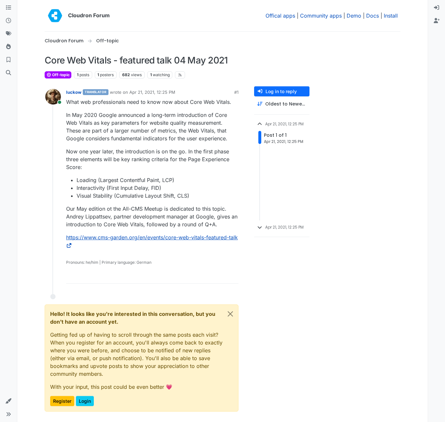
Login (85, 401)
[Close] (230, 314)
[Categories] (8, 8)
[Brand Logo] (55, 15)
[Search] (8, 73)
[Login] (436, 8)
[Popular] (8, 47)
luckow (73, 92)
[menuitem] (436, 8)
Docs (372, 15)
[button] (8, 401)
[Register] (436, 21)
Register (62, 401)
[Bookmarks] (8, 60)
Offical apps (280, 15)
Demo (354, 15)
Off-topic (60, 74)
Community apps (321, 15)
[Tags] (8, 34)
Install (391, 15)
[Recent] (8, 21)
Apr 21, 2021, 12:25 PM (152, 92)
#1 (236, 92)
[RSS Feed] (180, 74)
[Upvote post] (223, 276)
